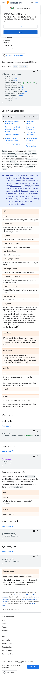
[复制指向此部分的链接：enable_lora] (17, 421)
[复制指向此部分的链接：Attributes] (12, 368)
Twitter (4, 627)
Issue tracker (6, 640)
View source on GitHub (14, 55)
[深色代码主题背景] (34, 71)
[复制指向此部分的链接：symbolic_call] (19, 547)
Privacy (10, 662)
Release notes (7, 643)
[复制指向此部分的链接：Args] (8, 211)
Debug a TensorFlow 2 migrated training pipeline (12, 129)
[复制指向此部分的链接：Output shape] (14, 350)
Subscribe (33, 667)
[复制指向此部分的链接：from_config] (17, 446)
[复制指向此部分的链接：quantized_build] (21, 521)
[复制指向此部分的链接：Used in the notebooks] (26, 111)
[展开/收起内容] (4, 50)
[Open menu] (3, 2)
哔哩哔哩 (5, 630)
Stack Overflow (7, 647)
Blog (3, 620)
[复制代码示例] (37, 71)
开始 (20, 32)
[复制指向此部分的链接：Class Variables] (16, 571)
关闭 (20, 27)
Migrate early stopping (12, 144)
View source (6, 426)
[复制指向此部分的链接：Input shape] (13, 333)
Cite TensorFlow (7, 654)
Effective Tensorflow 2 (12, 135)
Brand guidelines (7, 650)
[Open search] (32, 2)
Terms (4, 662)
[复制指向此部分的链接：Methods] (15, 415)
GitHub (4, 624)
